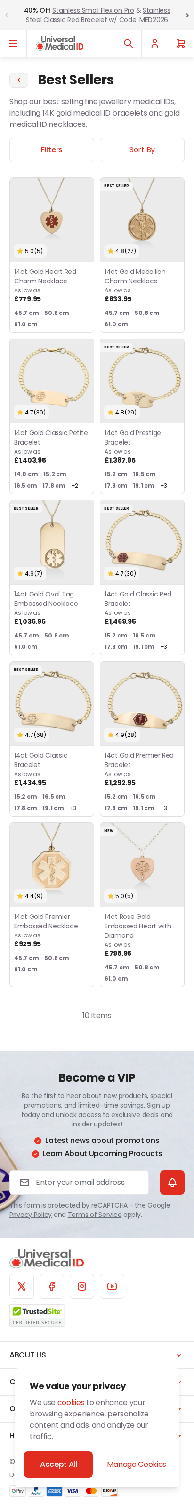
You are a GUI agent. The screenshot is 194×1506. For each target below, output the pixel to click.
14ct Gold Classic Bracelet (40, 769)
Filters (52, 149)
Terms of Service (95, 1214)
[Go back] (18, 80)
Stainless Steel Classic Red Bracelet (98, 15)
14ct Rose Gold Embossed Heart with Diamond (138, 935)
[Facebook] (52, 1286)
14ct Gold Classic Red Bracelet (138, 607)
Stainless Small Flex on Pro (93, 10)
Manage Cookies (136, 1464)
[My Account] (154, 43)
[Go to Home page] (59, 43)
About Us (27, 1354)
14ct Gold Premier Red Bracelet (139, 769)
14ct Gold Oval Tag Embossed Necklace (46, 607)
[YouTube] (112, 1286)
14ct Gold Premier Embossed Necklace (46, 930)
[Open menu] (13, 43)
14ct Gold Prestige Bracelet (133, 446)
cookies (71, 1402)
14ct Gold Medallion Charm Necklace (135, 285)
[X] (21, 1286)
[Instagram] (82, 1286)
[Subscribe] (172, 1182)
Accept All (58, 1464)
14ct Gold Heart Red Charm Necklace (45, 285)
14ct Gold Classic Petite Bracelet (51, 446)
